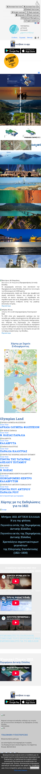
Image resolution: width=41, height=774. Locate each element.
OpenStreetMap (26, 412)
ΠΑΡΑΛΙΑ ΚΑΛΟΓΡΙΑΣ (13, 451)
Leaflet (18, 412)
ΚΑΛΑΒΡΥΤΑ (8, 443)
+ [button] (7, 352)
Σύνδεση (14, 37)
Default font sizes (32, 9)
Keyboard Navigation (31, 18)
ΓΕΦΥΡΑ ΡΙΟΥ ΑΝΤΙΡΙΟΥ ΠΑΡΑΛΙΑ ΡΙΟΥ (15, 491)
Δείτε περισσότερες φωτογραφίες (12, 496)
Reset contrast (33, 15)
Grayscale (21, 15)
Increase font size (32, 7)
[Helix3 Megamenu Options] (39, 72)
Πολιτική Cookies (20, 770)
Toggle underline (32, 21)
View (6, 425)
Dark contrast (33, 12)
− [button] (7, 355)
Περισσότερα (6, 306)
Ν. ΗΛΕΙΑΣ (6, 470)
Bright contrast (19, 12)
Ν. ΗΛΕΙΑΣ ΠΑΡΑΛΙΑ (12, 435)
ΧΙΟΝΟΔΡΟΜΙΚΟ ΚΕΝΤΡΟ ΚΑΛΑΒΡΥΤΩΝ (16, 480)
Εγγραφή (22, 37)
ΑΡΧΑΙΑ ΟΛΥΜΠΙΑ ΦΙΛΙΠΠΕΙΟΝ (19, 427)
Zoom (2, 425)
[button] (21, 3)
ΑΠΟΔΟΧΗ (35, 768)
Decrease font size (15, 7)
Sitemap (29, 37)
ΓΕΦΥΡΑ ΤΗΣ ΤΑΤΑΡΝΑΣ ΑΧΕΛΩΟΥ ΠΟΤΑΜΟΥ (15, 461)
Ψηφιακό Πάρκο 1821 (16, 659)
